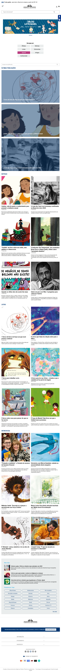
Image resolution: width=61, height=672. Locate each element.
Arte (48, 593)
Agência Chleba (19, 669)
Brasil (30, 602)
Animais (30, 593)
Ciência (30, 605)
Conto (48, 608)
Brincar (48, 602)
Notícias (37, 46)
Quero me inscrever (50, 629)
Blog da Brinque (12, 602)
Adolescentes (30, 590)
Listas (23, 49)
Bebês (12, 599)
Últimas (24, 46)
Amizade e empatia (12, 593)
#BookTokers (13, 590)
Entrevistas (37, 49)
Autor (48, 596)
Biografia (48, 599)
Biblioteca (30, 599)
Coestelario (30, 608)
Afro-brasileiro (48, 590)
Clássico (13, 608)
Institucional (23, 56)
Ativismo (30, 596)
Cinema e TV (48, 605)
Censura (13, 605)
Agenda (24, 52)
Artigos (37, 52)
